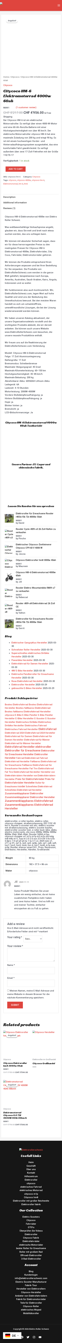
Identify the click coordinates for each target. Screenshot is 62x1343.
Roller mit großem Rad (31, 1252)
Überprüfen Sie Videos (31, 1230)
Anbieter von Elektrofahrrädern (31, 1295)
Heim (31, 1162)
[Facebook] (22, 1337)
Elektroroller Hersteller (23, 684)
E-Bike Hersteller (24, 718)
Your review (15, 946)
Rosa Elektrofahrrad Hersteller (27, 681)
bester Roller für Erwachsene (31, 1248)
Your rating (14, 937)
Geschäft (31, 1166)
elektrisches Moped (31, 1309)
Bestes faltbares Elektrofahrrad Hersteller (28, 711)
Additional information (15, 202)
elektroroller (43, 746)
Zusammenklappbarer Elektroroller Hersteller (30, 797)
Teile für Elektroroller (31, 1302)
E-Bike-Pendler (29, 715)
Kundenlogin (31, 1274)
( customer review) (26, 107)
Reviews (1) (9, 208)
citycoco (12, 180)
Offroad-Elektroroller (31, 1255)
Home (6, 77)
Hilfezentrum (31, 1176)
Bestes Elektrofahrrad (16, 704)
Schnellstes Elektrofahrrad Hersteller (23, 790)
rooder (21, 786)
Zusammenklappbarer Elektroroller (24, 793)
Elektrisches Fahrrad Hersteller (21, 729)
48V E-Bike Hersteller (22, 670)
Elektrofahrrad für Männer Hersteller (23, 743)
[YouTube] (40, 1337)
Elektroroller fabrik (31, 1204)
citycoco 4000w (24, 180)
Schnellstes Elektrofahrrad (39, 786)
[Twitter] (28, 1337)
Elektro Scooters (31, 1216)
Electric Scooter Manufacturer (31, 1282)
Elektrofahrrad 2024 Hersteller (40, 733)
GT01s (31, 1227)
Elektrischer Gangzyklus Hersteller (29, 642)
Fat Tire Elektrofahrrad (41, 768)
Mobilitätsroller (31, 1313)
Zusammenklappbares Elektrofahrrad (29, 801)
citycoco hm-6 (38, 180)
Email (10, 978)
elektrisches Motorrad (31, 1190)
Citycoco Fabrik (31, 1237)
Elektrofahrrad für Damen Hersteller (29, 663)
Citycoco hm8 (31, 1197)
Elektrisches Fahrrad (36, 725)
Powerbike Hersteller (22, 660)
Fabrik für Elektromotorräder (31, 1299)
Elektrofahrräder (31, 1241)
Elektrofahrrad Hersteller (20, 746)
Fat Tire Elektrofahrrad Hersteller (22, 772)
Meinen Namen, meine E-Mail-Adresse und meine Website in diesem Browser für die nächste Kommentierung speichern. (30, 994)
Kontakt (31, 1172)
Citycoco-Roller (31, 1306)
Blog (31, 1271)
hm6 (26, 184)
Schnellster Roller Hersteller (25, 649)
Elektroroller (31, 1179)
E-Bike (18, 715)
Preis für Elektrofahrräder (29, 779)
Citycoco (15, 77)
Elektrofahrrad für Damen (18, 736)
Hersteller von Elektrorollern (31, 1288)
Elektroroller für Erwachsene (22, 750)
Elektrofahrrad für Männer (37, 740)
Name (11, 965)
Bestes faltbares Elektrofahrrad (33, 708)
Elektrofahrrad (47, 729)
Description (9, 197)
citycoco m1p (31, 1194)
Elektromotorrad (10, 184)
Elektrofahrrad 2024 (15, 733)
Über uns (31, 1169)
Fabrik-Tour (31, 1285)
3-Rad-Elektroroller (31, 1258)
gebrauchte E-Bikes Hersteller (26, 688)
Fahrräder (31, 1224)
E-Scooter (39, 718)
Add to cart (16, 169)
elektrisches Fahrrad (31, 1187)
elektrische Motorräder (31, 1245)
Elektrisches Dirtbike (27, 722)
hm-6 (21, 184)
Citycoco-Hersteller (31, 1292)
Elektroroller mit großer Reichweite (31, 1200)
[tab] (31, 197)
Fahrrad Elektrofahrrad (27, 758)
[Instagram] (34, 1337)
